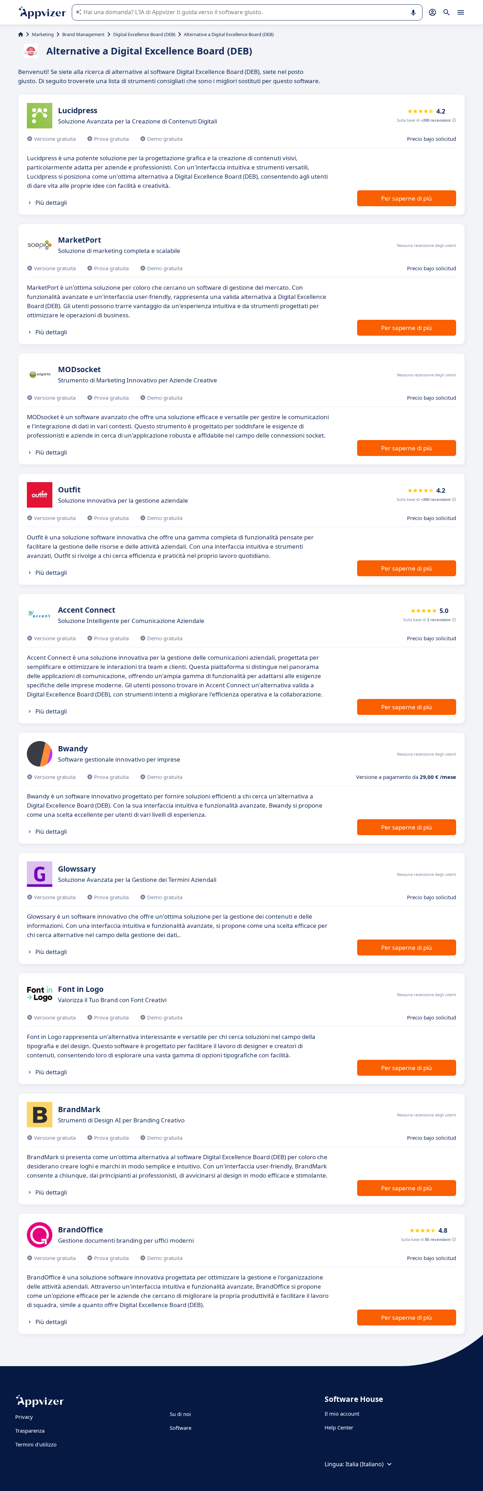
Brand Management (83, 34)
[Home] (20, 34)
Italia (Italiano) (364, 1464)
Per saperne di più (406, 198)
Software (180, 1427)
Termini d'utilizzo (36, 1444)
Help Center (339, 1427)
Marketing (43, 34)
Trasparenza (30, 1430)
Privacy (24, 1416)
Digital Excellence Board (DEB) (144, 34)
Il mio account (342, 1413)
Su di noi (180, 1413)
